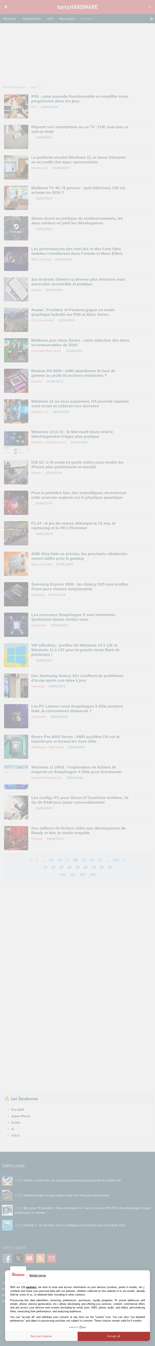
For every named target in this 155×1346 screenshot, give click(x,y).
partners (31, 1287)
